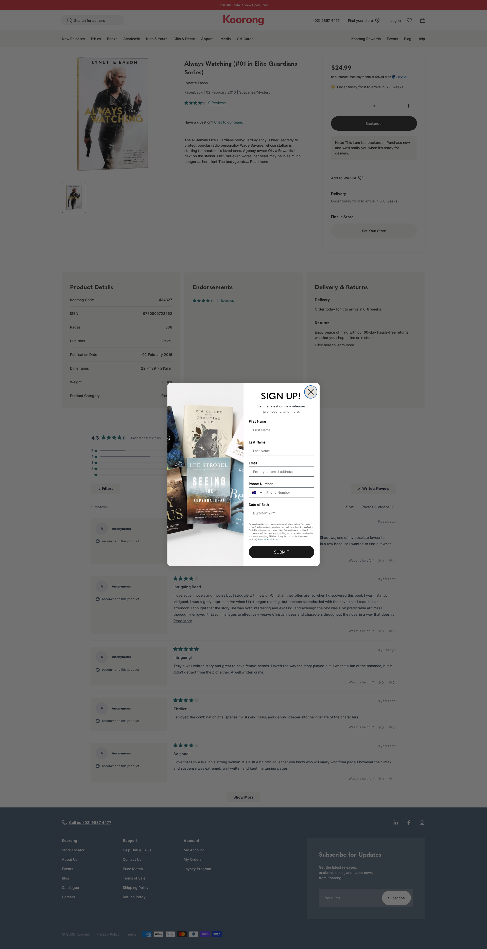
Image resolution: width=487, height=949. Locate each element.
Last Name (257, 442)
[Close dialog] (310, 392)
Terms (276, 539)
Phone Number (261, 484)
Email (253, 463)
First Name (257, 421)
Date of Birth (259, 505)
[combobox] (256, 492)
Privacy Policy (264, 539)
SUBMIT (281, 552)
